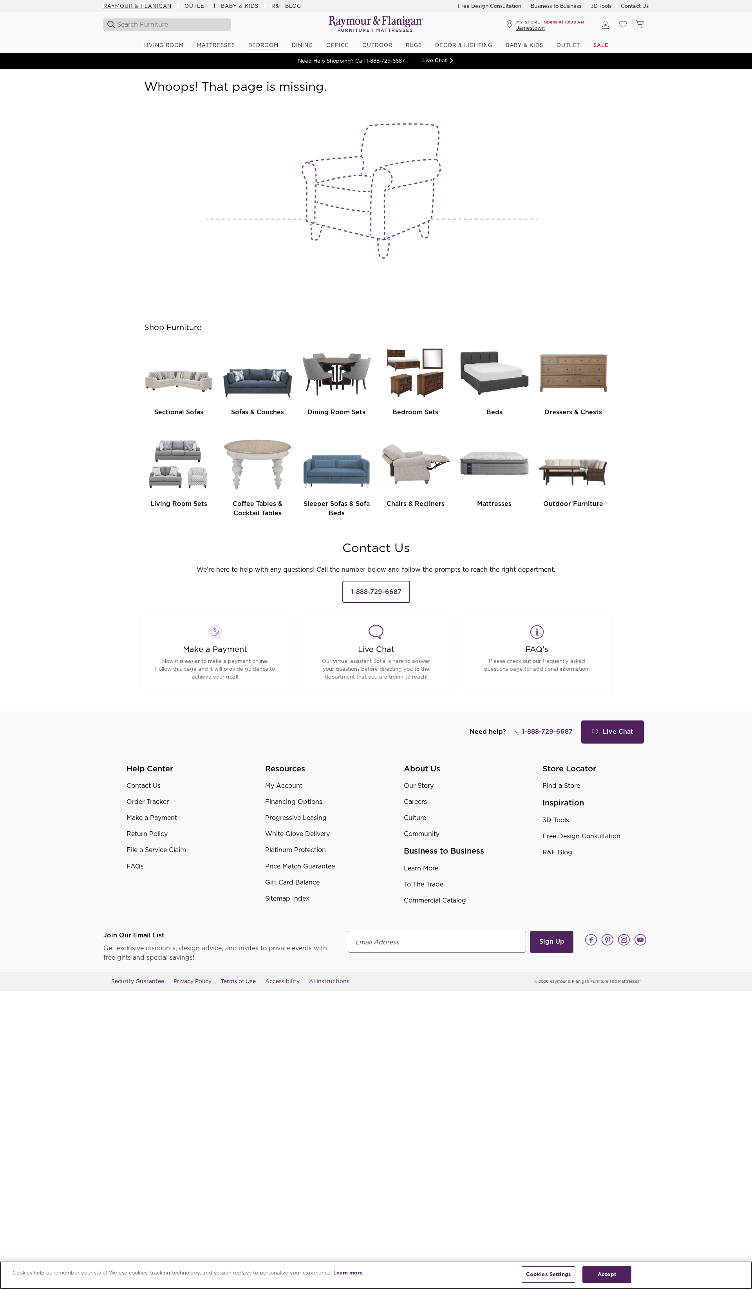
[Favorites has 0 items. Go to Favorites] (623, 24)
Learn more (348, 1273)
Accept (607, 1274)
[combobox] (167, 24)
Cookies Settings (548, 1274)
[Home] (376, 24)
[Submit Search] (109, 24)
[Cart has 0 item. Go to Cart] (640, 24)
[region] (376, 1275)
